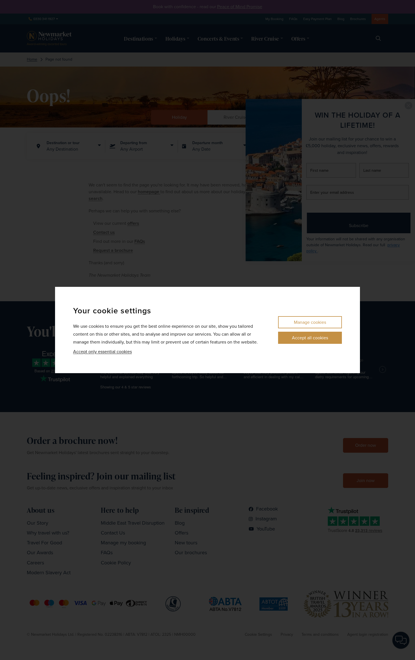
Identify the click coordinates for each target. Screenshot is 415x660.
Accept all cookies (310, 338)
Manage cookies (310, 322)
